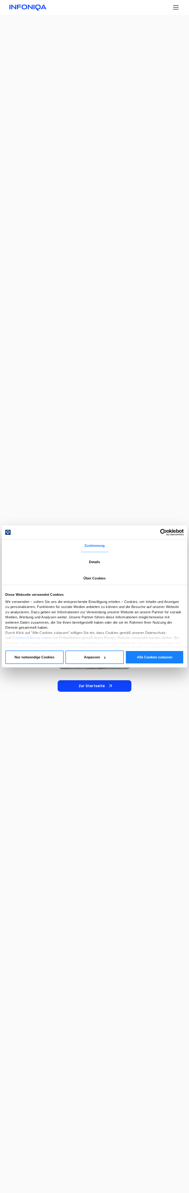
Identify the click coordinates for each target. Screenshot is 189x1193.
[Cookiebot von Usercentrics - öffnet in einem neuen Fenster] (163, 532)
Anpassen (92, 657)
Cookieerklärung (26, 638)
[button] (175, 7)
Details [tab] (94, 562)
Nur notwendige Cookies (34, 657)
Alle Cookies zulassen (154, 657)
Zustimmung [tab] (94, 546)
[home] (27, 7)
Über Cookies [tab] (94, 578)
